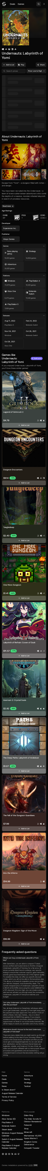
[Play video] (24, 156)
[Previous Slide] (6, 156)
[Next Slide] (42, 156)
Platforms (6, 276)
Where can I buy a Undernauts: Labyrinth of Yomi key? (21, 959)
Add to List (10, 65)
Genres (5, 246)
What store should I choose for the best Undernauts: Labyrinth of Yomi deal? (22, 1030)
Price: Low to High (35, 71)
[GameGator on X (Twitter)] (12, 1154)
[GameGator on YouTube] (9, 1154)
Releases (6, 316)
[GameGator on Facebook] (6, 1154)
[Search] (38, 4)
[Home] (4, 4)
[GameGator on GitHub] (18, 1154)
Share (42, 65)
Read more (7, 206)
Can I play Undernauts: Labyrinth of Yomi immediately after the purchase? (22, 1004)
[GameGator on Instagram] (3, 1154)
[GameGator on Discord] (15, 1154)
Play (22, 65)
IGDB (30, 1165)
